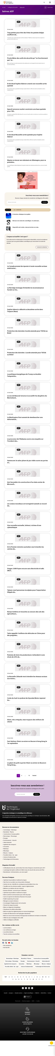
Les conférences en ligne (9, 930)
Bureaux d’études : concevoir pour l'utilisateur (14, 890)
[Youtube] (9, 943)
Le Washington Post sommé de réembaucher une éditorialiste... (25, 418)
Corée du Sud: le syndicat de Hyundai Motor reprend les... (26, 699)
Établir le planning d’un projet (11, 899)
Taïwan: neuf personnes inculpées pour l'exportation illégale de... (26, 591)
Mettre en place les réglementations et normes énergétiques (18, 911)
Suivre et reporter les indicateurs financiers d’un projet (17, 897)
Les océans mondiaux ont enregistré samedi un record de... (27, 505)
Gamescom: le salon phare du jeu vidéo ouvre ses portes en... (27, 462)
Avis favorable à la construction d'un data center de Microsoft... (26, 483)
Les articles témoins (8, 932)
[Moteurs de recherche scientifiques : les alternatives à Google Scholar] (8, 222)
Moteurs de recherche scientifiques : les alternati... (26, 220)
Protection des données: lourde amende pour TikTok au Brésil (27, 332)
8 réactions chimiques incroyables (21, 214)
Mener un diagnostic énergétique (11, 907)
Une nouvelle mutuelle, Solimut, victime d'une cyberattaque (24, 526)
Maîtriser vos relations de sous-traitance (13, 888)
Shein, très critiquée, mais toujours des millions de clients (25, 721)
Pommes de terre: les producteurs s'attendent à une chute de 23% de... (26, 656)
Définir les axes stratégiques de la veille (13, 917)
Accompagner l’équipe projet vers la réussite (14, 903)
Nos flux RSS (6, 947)
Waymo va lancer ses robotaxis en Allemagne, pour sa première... (26, 161)
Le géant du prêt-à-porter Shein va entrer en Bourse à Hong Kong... (26, 764)
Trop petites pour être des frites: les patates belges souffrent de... (25, 34)
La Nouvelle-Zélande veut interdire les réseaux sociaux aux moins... (27, 677)
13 (29, 775)
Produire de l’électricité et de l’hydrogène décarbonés (16, 913)
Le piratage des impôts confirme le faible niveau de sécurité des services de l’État (23, 870)
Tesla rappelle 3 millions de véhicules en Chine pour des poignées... (26, 634)
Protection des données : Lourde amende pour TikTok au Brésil (26, 354)
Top (6, 977)
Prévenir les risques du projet (10, 905)
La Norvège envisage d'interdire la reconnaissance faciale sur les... (25, 289)
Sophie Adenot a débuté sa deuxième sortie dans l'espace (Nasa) (25, 310)
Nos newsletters (7, 945)
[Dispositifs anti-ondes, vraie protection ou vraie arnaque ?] (8, 228)
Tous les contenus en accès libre (11, 934)
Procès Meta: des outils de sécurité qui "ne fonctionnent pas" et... (27, 59)
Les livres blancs (7, 928)
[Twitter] (6, 943)
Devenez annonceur (35, 171)
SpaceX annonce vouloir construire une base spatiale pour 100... (26, 110)
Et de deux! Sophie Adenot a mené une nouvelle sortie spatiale (27, 85)
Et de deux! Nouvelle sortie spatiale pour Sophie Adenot (24, 136)
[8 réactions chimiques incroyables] (8, 216)
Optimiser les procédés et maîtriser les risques (14, 880)
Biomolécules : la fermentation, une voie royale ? (15, 872)
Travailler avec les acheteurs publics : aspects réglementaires (18, 886)
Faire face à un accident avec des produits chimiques (16, 882)
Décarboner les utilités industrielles (12, 909)
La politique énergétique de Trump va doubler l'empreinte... (24, 375)
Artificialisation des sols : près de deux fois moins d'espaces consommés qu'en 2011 (24, 868)
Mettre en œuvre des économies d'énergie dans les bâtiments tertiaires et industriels (24, 915)
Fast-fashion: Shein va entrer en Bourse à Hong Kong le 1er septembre (27, 742)
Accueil (3, 7)
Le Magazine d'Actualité (13, 7)
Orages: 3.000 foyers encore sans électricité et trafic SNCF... (25, 570)
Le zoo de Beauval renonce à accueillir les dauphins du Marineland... (27, 397)
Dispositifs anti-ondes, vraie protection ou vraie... (26, 227)
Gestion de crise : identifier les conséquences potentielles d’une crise (20, 884)
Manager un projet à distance (10, 901)
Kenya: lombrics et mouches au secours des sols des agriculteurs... (25, 613)
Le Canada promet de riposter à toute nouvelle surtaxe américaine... (27, 267)
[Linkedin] (12, 943)
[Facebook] (3, 943)
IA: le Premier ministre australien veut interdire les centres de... (25, 548)
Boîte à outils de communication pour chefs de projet (17, 894)
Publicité (29, 171)
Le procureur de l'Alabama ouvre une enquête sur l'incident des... (25, 440)
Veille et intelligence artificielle (11, 920)
